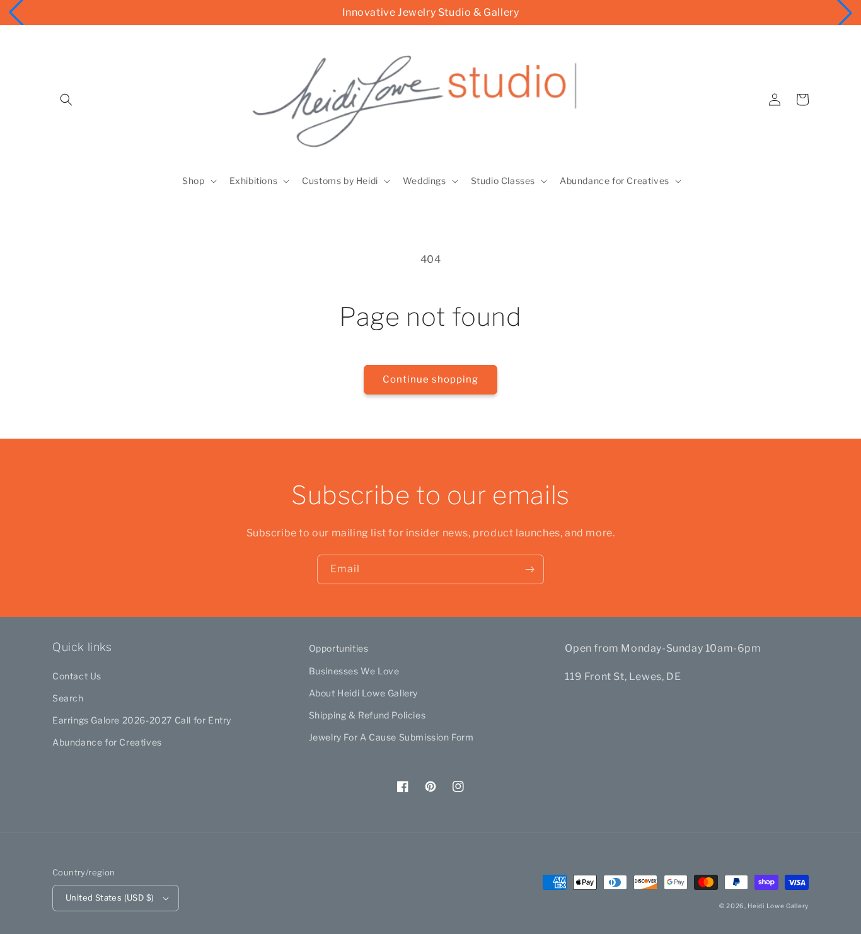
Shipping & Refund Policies (367, 715)
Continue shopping (430, 379)
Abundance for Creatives (107, 742)
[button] (66, 99)
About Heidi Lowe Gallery (363, 693)
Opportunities (339, 648)
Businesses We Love (354, 671)
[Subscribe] (529, 569)
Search (68, 698)
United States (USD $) (110, 897)
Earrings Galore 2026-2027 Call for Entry (141, 720)
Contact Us (76, 676)
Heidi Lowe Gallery (778, 905)
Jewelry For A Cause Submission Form (391, 737)
